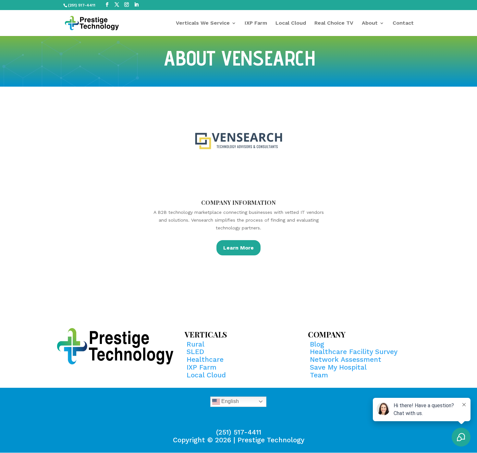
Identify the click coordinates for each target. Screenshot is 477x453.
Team (319, 375)
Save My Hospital (338, 367)
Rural (195, 344)
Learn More (238, 248)
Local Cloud (290, 23)
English (229, 401)
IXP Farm (256, 23)
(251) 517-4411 (238, 432)
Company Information (238, 202)
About (370, 23)
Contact (403, 23)
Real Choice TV (333, 23)
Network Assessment (345, 359)
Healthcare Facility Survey (354, 352)
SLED (195, 352)
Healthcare (205, 359)
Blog (317, 344)
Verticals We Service (203, 23)
